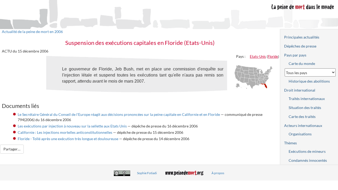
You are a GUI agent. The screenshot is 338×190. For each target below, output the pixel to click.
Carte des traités (302, 116)
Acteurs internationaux (303, 125)
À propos (218, 173)
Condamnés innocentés (308, 160)
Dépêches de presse (300, 46)
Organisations (300, 134)
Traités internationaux (307, 98)
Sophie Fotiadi (147, 173)
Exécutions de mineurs (307, 151)
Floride (273, 56)
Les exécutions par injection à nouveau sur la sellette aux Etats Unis (72, 126)
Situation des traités (305, 107)
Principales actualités (301, 37)
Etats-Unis (258, 56)
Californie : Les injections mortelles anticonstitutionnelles (65, 132)
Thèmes (290, 143)
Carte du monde (302, 63)
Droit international (299, 90)
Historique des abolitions (309, 81)
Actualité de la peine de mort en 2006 (32, 31)
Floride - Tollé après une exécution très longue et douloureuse (68, 138)
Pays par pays (295, 55)
